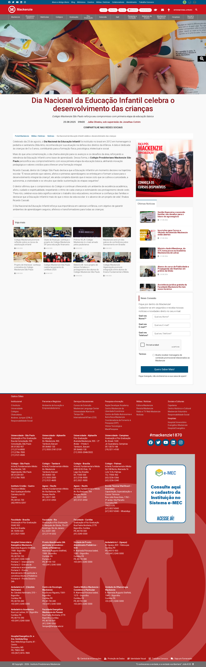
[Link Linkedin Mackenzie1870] (21, 2)
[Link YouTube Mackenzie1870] (17, 2)
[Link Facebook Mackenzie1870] (9, 2)
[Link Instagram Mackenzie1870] (24, 2)
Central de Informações (90, 658)
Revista (122, 10)
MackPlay (113, 10)
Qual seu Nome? (143, 317)
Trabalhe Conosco (160, 658)
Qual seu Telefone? (143, 334)
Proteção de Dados (116, 658)
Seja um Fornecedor (183, 658)
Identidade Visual (138, 658)
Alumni (103, 10)
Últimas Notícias (146, 203)
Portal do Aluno (145, 10)
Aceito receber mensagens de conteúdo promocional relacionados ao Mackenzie (172, 358)
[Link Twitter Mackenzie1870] (13, 2)
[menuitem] (60, 2)
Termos (142, 354)
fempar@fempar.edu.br (52, 626)
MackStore (133, 10)
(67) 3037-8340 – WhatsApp (117, 511)
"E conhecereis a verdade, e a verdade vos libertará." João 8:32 (164, 664)
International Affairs (183, 10)
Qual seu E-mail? (143, 325)
